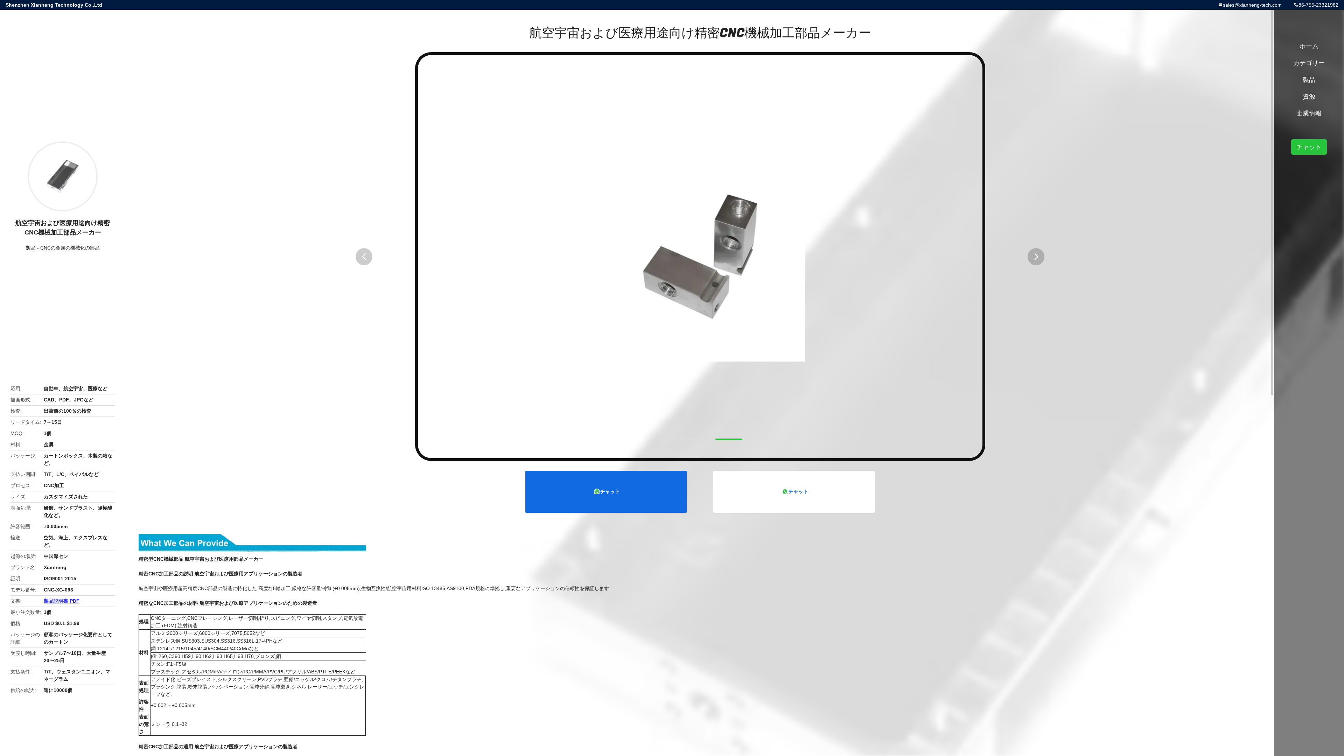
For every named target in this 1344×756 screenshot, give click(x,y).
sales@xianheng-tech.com (1252, 5)
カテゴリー (1309, 62)
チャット (610, 491)
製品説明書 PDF (61, 601)
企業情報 (1309, 113)
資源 (1309, 96)
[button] (364, 256)
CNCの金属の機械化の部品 (70, 248)
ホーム (1309, 46)
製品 (31, 248)
